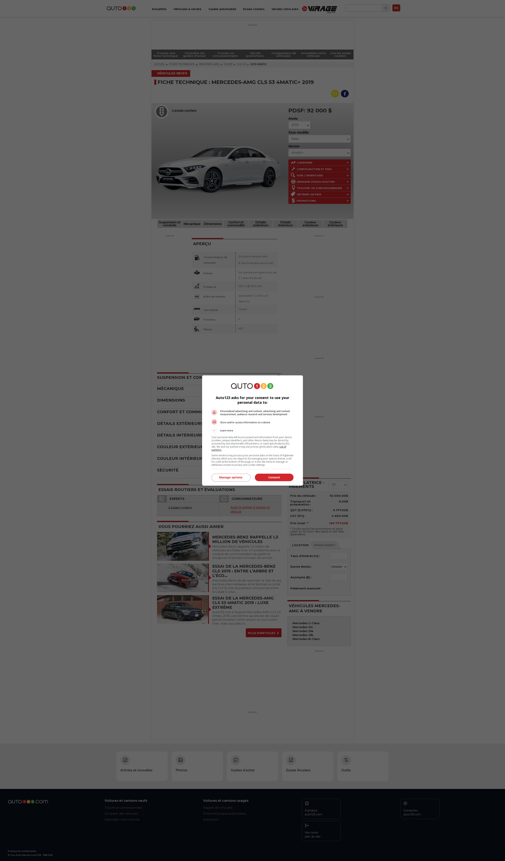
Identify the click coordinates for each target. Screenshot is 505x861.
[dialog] (252, 430)
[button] (252, 430)
